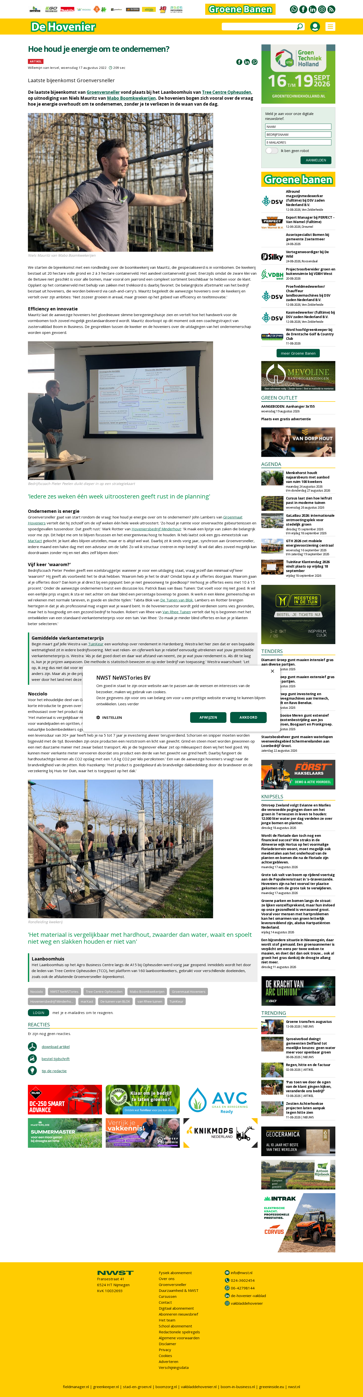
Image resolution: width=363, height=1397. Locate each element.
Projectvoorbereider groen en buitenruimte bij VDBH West (310, 271)
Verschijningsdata (174, 1367)
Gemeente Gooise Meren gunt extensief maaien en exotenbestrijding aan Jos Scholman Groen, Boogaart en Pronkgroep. (297, 720)
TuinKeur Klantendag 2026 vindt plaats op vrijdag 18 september (308, 566)
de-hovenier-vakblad (248, 1295)
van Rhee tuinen (150, 1001)
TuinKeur (95, 643)
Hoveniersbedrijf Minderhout (156, 528)
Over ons (167, 1278)
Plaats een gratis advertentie (286, 419)
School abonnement (175, 1325)
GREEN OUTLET (279, 397)
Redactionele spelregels (179, 1331)
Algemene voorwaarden (179, 1337)
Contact (165, 1302)
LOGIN (38, 1012)
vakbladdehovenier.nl (199, 1386)
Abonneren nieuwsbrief (178, 1314)
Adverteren (168, 1361)
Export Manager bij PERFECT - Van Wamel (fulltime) (310, 219)
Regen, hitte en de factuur (308, 1064)
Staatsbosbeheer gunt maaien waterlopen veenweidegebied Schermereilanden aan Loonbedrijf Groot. (297, 741)
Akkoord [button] (248, 717)
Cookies (165, 1355)
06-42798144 (243, 1287)
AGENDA (271, 464)
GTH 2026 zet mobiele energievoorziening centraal (310, 543)
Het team (167, 1320)
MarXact (35, 540)
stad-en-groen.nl (137, 1386)
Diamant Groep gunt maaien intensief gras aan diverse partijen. (297, 662)
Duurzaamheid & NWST (179, 1290)
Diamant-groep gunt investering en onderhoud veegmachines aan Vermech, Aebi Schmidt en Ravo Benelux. (295, 698)
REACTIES (39, 1024)
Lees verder (128, 703)
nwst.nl (294, 1386)
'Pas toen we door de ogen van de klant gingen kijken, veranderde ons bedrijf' (308, 1086)
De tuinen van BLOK (115, 1001)
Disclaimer (167, 1343)
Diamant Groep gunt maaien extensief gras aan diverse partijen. (298, 679)
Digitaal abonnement (176, 1308)
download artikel (56, 1046)
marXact (87, 1001)
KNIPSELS (272, 796)
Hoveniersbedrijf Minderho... (51, 1001)
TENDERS (272, 651)
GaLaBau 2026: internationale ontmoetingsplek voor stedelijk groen (310, 520)
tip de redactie (54, 1070)
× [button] (272, 671)
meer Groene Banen (298, 353)
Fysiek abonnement (175, 1272)
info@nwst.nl (241, 1272)
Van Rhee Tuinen (176, 611)
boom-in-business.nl (238, 1386)
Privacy (165, 1349)
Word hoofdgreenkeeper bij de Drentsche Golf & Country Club (310, 334)
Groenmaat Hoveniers (188, 991)
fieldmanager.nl (76, 1386)
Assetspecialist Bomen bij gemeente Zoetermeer (307, 236)
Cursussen (168, 1296)
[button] (109, 717)
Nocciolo (36, 991)
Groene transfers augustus (309, 1021)
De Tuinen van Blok (176, 599)
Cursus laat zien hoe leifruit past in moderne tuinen (309, 500)
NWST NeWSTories (64, 991)
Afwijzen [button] (208, 717)
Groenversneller (103, 92)
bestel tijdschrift (56, 1058)
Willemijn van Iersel (43, 67)
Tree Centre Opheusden (226, 92)
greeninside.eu (271, 1386)
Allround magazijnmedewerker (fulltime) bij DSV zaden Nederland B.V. (305, 198)
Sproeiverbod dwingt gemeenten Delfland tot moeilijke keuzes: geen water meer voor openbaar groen (310, 1045)
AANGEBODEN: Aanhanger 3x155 (288, 406)
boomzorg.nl (166, 1386)
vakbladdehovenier (247, 1303)
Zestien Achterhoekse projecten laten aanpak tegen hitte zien (305, 1108)
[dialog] (181, 698)
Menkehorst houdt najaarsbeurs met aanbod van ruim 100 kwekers (307, 477)
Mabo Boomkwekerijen (131, 98)
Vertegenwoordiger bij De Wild (307, 254)
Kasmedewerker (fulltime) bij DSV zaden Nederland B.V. (310, 314)
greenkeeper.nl (106, 1386)
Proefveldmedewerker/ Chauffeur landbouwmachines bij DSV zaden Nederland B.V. (308, 293)
